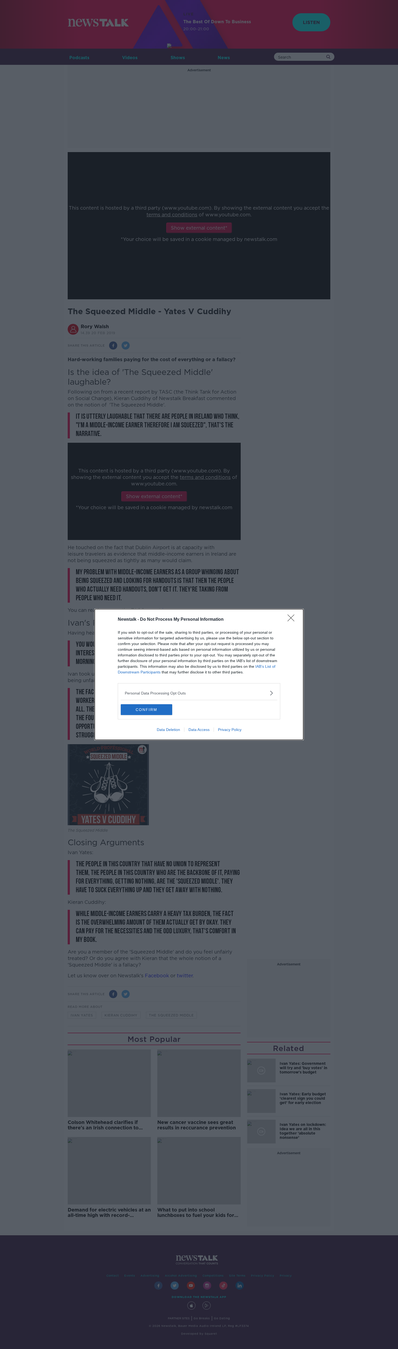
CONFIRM (146, 709)
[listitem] (199, 693)
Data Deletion (168, 729)
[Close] (293, 620)
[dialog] (199, 674)
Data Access (199, 729)
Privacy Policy (230, 729)
